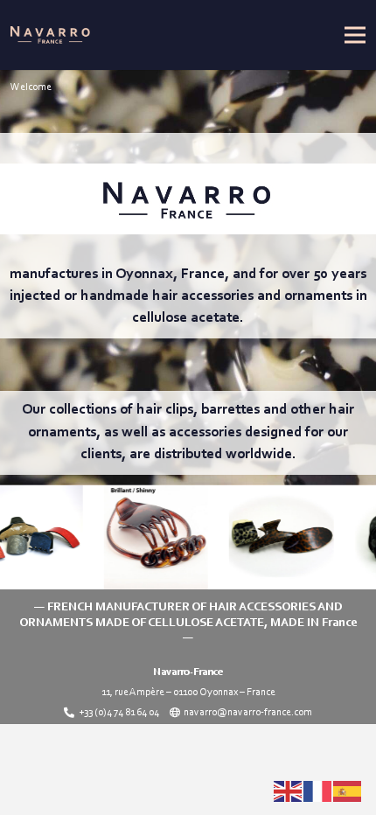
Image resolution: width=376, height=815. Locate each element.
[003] (142, 537)
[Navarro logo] (50, 35)
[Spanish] (348, 791)
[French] (318, 791)
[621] (267, 537)
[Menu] (354, 35)
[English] (288, 791)
